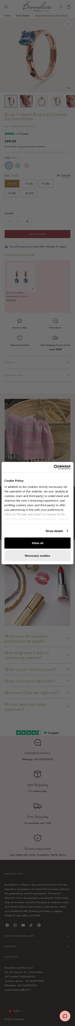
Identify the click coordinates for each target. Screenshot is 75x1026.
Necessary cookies (37, 555)
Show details (54, 530)
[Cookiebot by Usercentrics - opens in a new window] (54, 467)
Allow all (37, 543)
